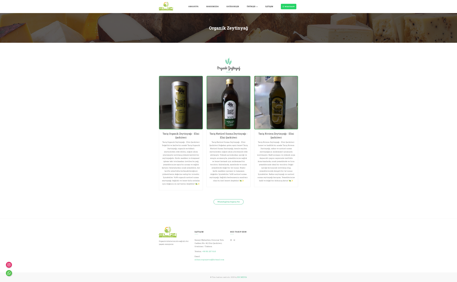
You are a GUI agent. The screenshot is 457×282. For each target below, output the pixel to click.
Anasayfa (193, 6)
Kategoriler (232, 6)
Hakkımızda (212, 6)
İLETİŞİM (269, 6)
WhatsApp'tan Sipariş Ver (228, 202)
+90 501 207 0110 (209, 251)
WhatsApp (290, 6)
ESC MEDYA (242, 277)
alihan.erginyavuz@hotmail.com (209, 259)
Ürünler (251, 6)
